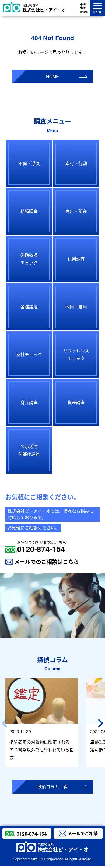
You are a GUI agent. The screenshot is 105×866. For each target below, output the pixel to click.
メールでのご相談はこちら (46, 562)
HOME (52, 76)
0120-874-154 (41, 547)
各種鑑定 (29, 307)
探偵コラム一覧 (52, 787)
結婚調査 (29, 211)
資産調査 (76, 402)
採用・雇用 (76, 307)
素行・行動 (76, 163)
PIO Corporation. (52, 859)
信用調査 (76, 259)
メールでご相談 (83, 833)
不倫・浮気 (29, 163)
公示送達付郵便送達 (29, 450)
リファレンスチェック (76, 355)
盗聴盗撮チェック (29, 259)
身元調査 (29, 402)
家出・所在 (76, 211)
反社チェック (29, 354)
